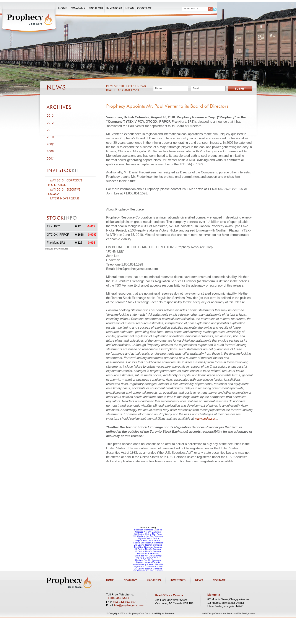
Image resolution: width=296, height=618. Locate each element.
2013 (50, 115)
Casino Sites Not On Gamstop (148, 542)
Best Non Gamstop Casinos (148, 529)
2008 (50, 151)
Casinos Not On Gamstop (148, 532)
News (129, 8)
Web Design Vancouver (214, 613)
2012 (50, 123)
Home (62, 8)
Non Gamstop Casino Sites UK (148, 564)
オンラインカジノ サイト (148, 558)
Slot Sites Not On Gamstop (148, 555)
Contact (144, 8)
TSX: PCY (53, 226)
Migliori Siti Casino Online (148, 540)
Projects (96, 8)
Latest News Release (65, 198)
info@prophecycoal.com (129, 605)
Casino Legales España (148, 562)
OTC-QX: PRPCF (58, 234)
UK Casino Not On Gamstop (148, 545)
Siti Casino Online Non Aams (148, 534)
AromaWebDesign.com (242, 613)
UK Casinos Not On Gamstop (148, 536)
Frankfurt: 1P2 (56, 242)
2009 (50, 144)
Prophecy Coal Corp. (139, 613)
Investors (114, 8)
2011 (50, 130)
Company (78, 8)
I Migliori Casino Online (148, 538)
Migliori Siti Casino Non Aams (148, 566)
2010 (50, 137)
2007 (50, 158)
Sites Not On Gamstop (148, 553)
